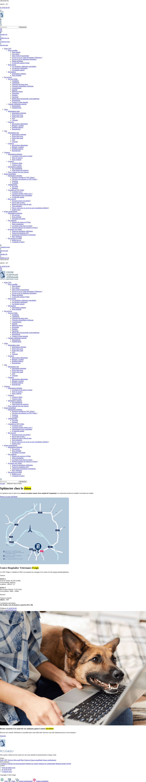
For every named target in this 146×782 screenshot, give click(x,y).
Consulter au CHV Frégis (16, 190)
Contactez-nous (7, 771)
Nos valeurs (15, 54)
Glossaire (15, 120)
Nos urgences (12, 220)
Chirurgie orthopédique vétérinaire (22, 86)
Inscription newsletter (18, 218)
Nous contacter (16, 159)
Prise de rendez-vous (8, 767)
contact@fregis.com (10, 610)
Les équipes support (18, 70)
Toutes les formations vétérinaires (22, 231)
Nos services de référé (15, 238)
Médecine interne (17, 91)
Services (10, 760)
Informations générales (19, 113)
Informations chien (14, 111)
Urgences (11, 122)
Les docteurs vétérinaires (19, 68)
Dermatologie (16, 106)
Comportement (16, 88)
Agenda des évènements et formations (24, 235)
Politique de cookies (32, 763)
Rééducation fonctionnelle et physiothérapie (25, 99)
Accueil (2, 483)
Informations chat (13, 133)
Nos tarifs (15, 186)
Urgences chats (16, 165)
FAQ (13, 118)
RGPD (69, 763)
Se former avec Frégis (15, 229)
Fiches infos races (17, 115)
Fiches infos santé (17, 116)
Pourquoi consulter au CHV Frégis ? (23, 177)
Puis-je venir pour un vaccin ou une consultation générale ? (30, 208)
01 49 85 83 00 (5, 7)
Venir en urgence (17, 158)
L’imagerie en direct (18, 242)
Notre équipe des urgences (20, 170)
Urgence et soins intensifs (20, 102)
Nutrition (15, 95)
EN (1, 31)
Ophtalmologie (16, 108)
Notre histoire (16, 52)
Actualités (15, 183)
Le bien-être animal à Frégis (20, 63)
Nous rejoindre (16, 75)
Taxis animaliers (17, 206)
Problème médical (17, 127)
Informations (12, 72)
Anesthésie (15, 81)
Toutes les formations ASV (20, 233)
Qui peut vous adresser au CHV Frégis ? (24, 179)
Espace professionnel (10, 211)
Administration (12, 184)
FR (1, 29)
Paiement (15, 188)
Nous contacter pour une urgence (18, 172)
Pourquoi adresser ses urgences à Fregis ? (25, 227)
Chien (6, 109)
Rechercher (23, 27)
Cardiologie (15, 82)
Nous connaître (12, 50)
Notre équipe (12, 65)
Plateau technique (17, 61)
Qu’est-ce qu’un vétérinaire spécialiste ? (24, 59)
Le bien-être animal (18, 197)
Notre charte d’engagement (20, 56)
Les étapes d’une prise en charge (22, 156)
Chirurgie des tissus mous (20, 84)
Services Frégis (12, 79)
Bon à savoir (12, 199)
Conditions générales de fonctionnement (12, 763)
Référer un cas (16, 240)
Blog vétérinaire (17, 236)
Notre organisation (18, 224)
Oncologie (15, 97)
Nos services (8, 77)
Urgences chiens (17, 163)
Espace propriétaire (10, 174)
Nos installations (17, 168)
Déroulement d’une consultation (22, 195)
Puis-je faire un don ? (18, 202)
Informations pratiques (19, 73)
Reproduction (16, 129)
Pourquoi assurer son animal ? (21, 201)
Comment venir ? (17, 192)
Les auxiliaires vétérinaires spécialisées (24, 66)
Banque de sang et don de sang (21, 204)
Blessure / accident (18, 125)
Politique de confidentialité (47, 763)
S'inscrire (3, 736)
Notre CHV (7, 48)
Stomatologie (16, 100)
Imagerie (14, 90)
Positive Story (16, 210)
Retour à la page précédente (8, 496)
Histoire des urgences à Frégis (21, 222)
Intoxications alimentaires (20, 124)
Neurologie (15, 93)
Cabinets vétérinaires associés (17, 104)
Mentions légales (61, 763)
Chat (5, 131)
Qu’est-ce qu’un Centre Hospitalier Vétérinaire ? (27, 57)
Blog (22, 760)
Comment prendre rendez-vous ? (22, 193)
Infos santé (17, 760)
